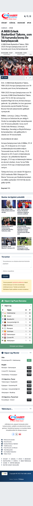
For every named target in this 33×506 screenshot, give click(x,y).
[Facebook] (13, 434)
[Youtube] (19, 434)
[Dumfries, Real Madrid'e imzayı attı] (9, 241)
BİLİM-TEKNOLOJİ (26, 461)
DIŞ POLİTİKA (7, 461)
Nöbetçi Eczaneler (9, 439)
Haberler (4, 28)
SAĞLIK (5, 463)
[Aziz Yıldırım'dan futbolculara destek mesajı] (9, 204)
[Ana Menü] (30, 16)
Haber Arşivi (7, 454)
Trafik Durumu (8, 445)
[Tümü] (30, 409)
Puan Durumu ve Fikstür (11, 447)
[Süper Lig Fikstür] (30, 353)
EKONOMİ (21, 23)
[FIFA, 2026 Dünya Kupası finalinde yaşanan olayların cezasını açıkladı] (24, 204)
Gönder (5, 276)
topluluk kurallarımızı (18, 282)
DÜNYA (15, 461)
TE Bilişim (21, 479)
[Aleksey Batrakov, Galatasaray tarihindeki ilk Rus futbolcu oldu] (9, 221)
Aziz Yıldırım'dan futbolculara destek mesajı (8, 211)
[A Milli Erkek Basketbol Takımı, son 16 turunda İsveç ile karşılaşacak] (16, 65)
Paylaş (5, 77)
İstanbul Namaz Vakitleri (11, 443)
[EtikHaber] (9, 16)
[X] (16, 434)
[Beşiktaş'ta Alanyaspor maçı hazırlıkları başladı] (24, 241)
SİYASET (4, 23)
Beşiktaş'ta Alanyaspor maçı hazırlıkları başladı (23, 248)
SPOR (29, 23)
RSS (5, 473)
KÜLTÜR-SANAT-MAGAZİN (11, 465)
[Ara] (28, 16)
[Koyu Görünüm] (25, 16)
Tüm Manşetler (8, 450)
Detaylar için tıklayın (16, 346)
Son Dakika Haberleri (10, 452)
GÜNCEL (12, 23)
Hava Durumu (8, 441)
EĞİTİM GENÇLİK (15, 463)
